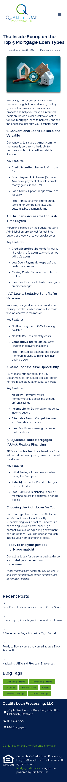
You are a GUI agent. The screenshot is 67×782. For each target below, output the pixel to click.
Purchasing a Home (50, 50)
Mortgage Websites (28, 768)
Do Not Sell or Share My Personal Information (30, 745)
